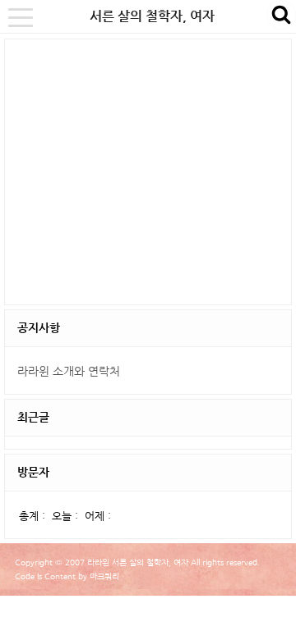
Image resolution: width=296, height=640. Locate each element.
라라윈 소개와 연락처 (68, 370)
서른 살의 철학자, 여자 (152, 16)
